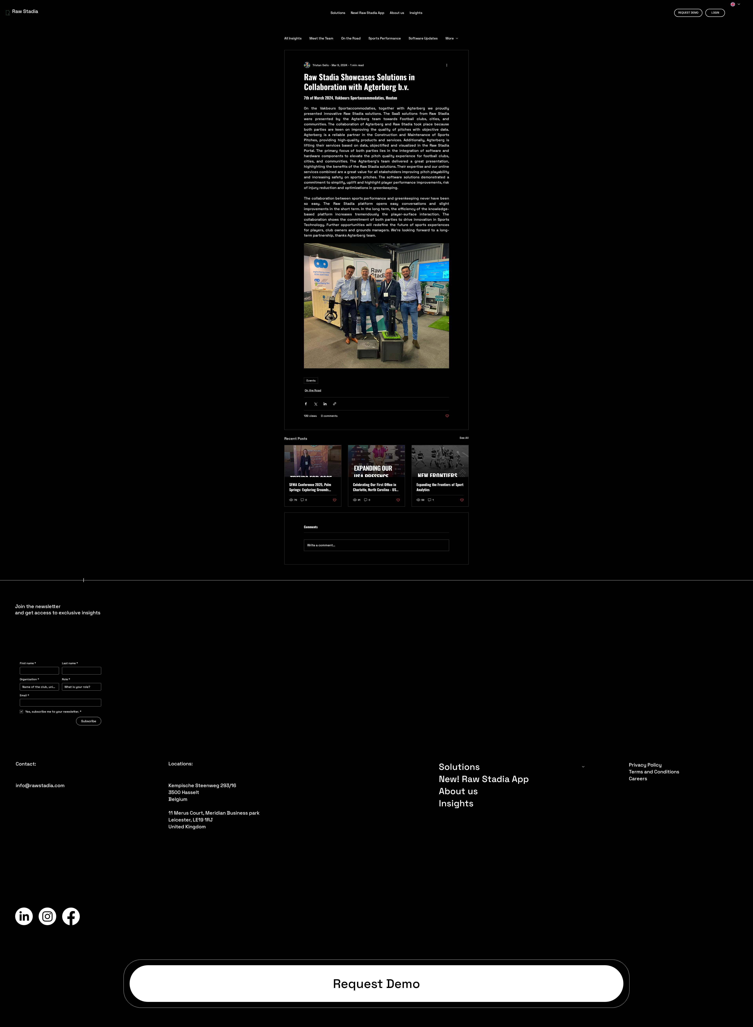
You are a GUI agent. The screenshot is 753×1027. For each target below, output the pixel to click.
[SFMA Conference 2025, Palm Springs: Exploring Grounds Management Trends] (313, 461)
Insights (456, 803)
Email (24, 695)
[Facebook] (71, 916)
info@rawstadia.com (40, 785)
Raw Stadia (25, 11)
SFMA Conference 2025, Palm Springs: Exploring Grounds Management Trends (310, 487)
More (450, 38)
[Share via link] (334, 404)
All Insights (293, 38)
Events (311, 380)
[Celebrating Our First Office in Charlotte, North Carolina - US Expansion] (376, 461)
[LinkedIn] (24, 916)
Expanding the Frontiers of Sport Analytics (440, 487)
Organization (29, 679)
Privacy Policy (645, 765)
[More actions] (446, 65)
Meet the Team (321, 38)
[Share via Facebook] (306, 404)
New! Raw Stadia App (484, 779)
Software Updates (423, 38)
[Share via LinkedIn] (325, 404)
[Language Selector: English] (735, 4)
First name (28, 663)
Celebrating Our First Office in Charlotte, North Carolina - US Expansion (374, 487)
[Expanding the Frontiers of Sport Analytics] (440, 461)
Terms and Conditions (654, 771)
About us (458, 791)
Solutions (459, 766)
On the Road (351, 38)
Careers (638, 778)
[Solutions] (583, 767)
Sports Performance (384, 38)
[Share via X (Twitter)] (315, 404)
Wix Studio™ (605, 916)
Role (66, 679)
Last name (70, 663)
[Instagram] (47, 916)
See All (464, 438)
